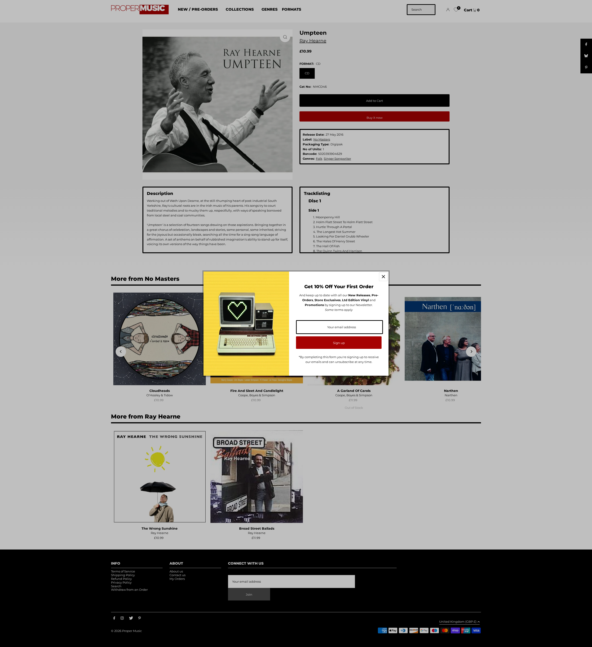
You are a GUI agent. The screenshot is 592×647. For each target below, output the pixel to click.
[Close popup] (383, 277)
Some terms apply (339, 310)
